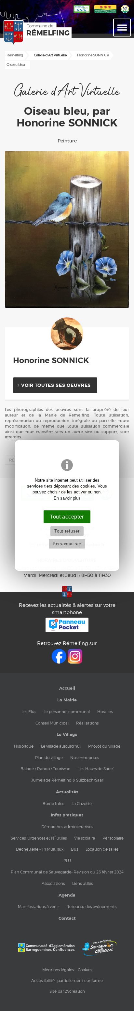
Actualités (67, 792)
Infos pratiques (67, 815)
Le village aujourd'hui (61, 746)
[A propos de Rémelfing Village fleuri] (105, 13)
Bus (74, 849)
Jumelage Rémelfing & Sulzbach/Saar (67, 780)
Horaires (105, 711)
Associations (53, 883)
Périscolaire (113, 838)
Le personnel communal (67, 711)
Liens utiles (82, 883)
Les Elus (28, 711)
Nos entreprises (84, 757)
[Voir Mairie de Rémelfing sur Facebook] (60, 662)
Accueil (67, 688)
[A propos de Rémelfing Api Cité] (125, 13)
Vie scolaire (84, 838)
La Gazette (82, 803)
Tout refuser (66, 531)
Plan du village (49, 757)
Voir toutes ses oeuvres (56, 385)
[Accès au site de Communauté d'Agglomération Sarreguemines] (46, 947)
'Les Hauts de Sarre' (96, 768)
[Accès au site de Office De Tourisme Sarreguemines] (99, 947)
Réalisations (87, 723)
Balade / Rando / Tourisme (45, 768)
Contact (67, 918)
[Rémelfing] (20, 32)
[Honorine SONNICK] (67, 333)
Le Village (67, 734)
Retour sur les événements (91, 906)
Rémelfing (15, 55)
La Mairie (67, 700)
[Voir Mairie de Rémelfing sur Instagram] (75, 662)
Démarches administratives (67, 826)
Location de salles (102, 849)
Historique (24, 746)
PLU (67, 860)
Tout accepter (67, 517)
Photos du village (104, 746)
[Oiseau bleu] (67, 229)
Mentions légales (58, 969)
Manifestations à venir (38, 906)
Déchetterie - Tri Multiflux (39, 849)
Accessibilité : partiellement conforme (67, 980)
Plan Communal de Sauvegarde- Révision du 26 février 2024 (67, 872)
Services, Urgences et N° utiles (39, 838)
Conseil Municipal (52, 723)
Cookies (85, 969)
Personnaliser (67, 543)
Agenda (67, 895)
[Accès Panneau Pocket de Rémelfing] (67, 630)
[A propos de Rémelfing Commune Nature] (81, 13)
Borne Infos (53, 803)
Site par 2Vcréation (67, 991)
